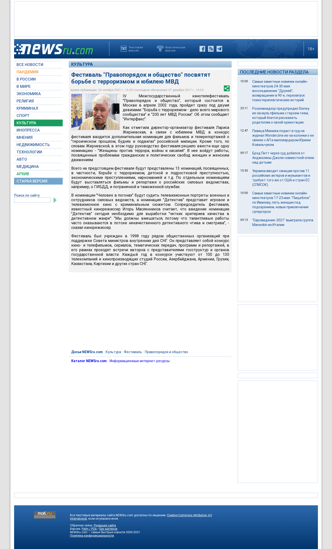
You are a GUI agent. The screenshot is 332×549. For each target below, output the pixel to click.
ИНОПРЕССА (28, 130)
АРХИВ (23, 174)
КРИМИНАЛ (27, 108)
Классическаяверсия (175, 49)
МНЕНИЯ (25, 137)
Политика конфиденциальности (92, 535)
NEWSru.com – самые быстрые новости (97, 532)
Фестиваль (133, 352)
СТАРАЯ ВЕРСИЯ (32, 181)
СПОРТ (23, 115)
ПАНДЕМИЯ (27, 72)
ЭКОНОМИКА (29, 94)
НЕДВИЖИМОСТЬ (33, 144)
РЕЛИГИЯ (25, 101)
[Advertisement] (166, 18)
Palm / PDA (89, 529)
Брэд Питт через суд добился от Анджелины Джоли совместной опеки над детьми (283, 157)
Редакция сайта (105, 525)
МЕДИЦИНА (28, 166)
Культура (82, 64)
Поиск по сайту (27, 195)
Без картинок (108, 529)
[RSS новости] (211, 49)
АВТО (22, 159)
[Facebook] (202, 49)
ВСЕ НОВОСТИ (30, 64)
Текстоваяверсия (136, 49)
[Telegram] (219, 49)
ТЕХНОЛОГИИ (29, 152)
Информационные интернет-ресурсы (140, 361)
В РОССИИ (26, 79)
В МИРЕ (24, 86)
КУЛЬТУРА (26, 123)
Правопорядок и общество (166, 352)
